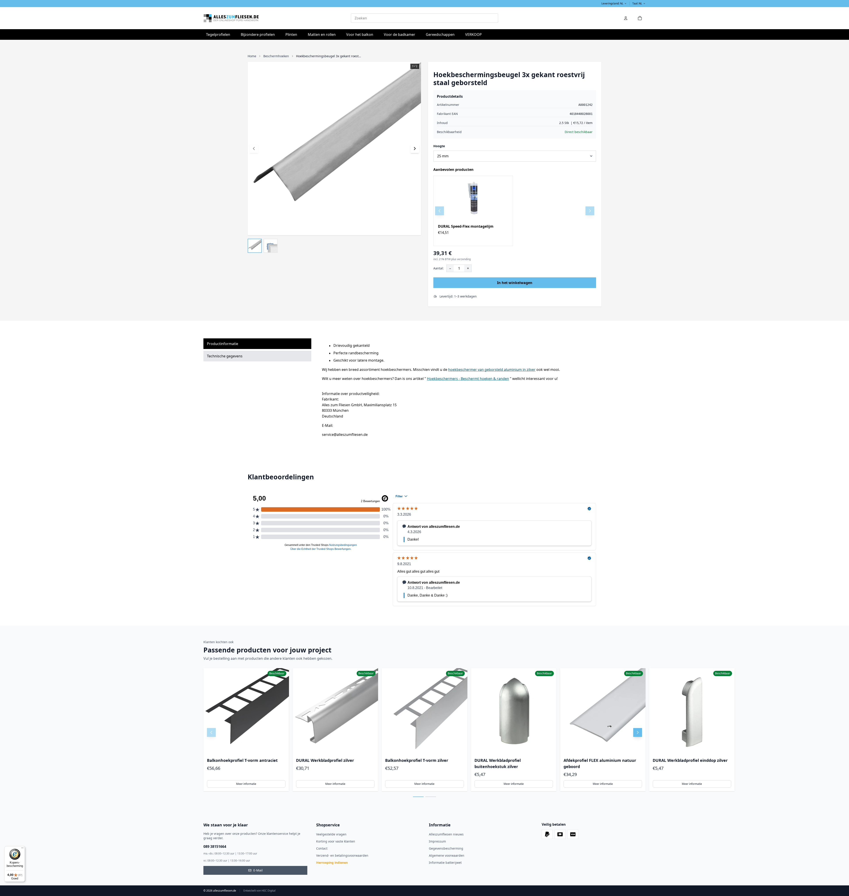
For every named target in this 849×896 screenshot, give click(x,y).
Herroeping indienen (332, 862)
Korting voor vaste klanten (335, 841)
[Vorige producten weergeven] (211, 732)
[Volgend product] (589, 210)
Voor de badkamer (401, 34)
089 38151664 (214, 846)
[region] (514, 211)
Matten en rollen (323, 34)
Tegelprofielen (219, 34)
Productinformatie (222, 343)
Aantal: (438, 268)
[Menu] (22, 849)
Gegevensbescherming (446, 848)
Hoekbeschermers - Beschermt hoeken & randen (468, 378)
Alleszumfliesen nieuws (446, 834)
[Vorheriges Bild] (253, 148)
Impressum (437, 841)
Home (252, 56)
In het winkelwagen (514, 282)
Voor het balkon (361, 34)
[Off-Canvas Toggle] (625, 18)
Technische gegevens (225, 356)
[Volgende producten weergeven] (637, 732)
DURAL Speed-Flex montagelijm (465, 226)
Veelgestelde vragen (331, 834)
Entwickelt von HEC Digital (259, 890)
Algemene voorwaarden (446, 855)
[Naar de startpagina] (277, 18)
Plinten (291, 34)
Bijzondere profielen (259, 34)
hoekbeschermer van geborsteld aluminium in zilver (491, 369)
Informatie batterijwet (445, 862)
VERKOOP (473, 34)
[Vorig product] (439, 210)
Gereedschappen (441, 34)
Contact (321, 848)
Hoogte (439, 146)
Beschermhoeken (276, 56)
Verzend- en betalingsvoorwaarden (342, 855)
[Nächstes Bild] (414, 148)
